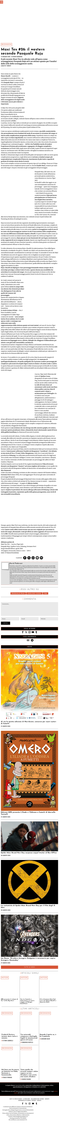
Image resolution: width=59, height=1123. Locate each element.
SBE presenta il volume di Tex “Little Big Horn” (9, 1000)
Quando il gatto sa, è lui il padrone (48, 1035)
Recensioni (6, 44)
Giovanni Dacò (45, 1039)
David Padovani (17, 57)
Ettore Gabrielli (8, 1041)
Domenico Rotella (27, 1042)
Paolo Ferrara (7, 1077)
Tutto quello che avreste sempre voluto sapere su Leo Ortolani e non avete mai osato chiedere (29, 1073)
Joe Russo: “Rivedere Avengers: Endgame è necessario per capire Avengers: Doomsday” (28, 959)
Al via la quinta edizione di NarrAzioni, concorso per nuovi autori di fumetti (28, 722)
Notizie (5, 977)
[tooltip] (24, 557)
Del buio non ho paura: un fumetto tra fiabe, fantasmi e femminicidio (10, 1072)
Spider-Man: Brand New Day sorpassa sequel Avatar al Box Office (29, 853)
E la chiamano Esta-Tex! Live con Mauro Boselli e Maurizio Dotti (48, 1001)
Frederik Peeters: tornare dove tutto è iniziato (10, 1036)
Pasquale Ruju (18, 593)
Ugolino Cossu (34, 593)
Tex (45, 593)
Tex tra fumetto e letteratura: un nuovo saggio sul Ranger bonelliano (27, 1001)
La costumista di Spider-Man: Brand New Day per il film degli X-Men (28, 906)
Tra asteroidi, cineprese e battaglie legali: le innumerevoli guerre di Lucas (29, 1037)
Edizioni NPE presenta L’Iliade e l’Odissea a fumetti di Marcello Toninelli (28, 813)
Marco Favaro (26, 1079)
